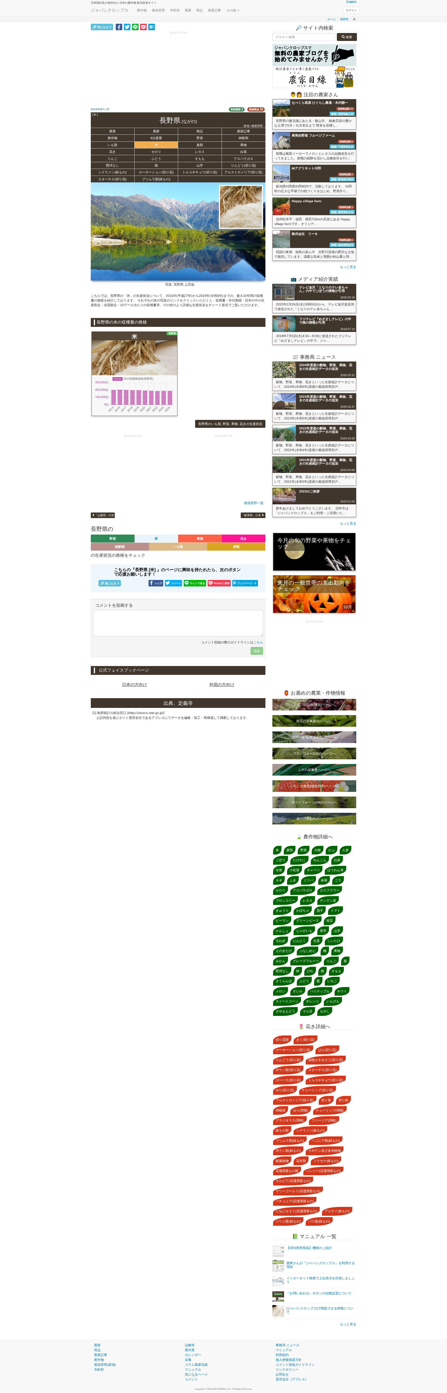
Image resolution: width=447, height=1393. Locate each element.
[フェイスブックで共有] (119, 27)
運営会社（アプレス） (292, 1379)
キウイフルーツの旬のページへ (314, 802)
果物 (243, 145)
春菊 (324, 880)
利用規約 (282, 1355)
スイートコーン (287, 1001)
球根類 (280, 1110)
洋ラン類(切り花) (288, 1070)
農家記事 (214, 10)
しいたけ (333, 941)
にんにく (299, 941)
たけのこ (299, 860)
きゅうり (282, 910)
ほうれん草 (335, 870)
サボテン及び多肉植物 (324, 1150)
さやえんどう (285, 1011)
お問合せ (282, 1374)
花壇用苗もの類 (287, 1171)
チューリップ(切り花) (317, 1090)
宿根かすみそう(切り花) (325, 1060)
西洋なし (112, 165)
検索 (348, 37)
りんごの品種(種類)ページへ (314, 705)
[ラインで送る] (135, 27)
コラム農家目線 (196, 1364)
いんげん (332, 1001)
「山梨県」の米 (104, 515)
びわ (310, 971)
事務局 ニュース (287, 1345)
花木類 (301, 1161)
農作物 (142, 10)
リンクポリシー (287, 1369)
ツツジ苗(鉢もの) (288, 1221)
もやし (325, 1011)
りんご (112, 159)
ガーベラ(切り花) (288, 1080)
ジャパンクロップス (110, 10)
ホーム (331, 19)
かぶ (331, 850)
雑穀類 (243, 138)
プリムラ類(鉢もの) (156, 179)
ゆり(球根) (300, 1110)
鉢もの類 (282, 1130)
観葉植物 (282, 1161)
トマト (335, 910)
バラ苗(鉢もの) (319, 1221)
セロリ (156, 152)
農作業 (190, 1350)
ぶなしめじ (307, 951)
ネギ (279, 880)
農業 (112, 131)
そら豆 (307, 1011)
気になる (104, 27)
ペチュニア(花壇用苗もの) (295, 1201)
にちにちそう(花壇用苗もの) (296, 1211)
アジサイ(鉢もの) (337, 1211)
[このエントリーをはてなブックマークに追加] (151, 27)
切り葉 (326, 1100)
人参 (345, 850)
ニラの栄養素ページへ (314, 770)
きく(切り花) (305, 1039)
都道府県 (158, 10)
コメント (191, 1379)
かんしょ (282, 931)
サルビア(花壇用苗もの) (293, 1181)
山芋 (199, 165)
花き (112, 152)
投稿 (257, 651)
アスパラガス (243, 159)
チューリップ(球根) (330, 1110)
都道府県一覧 (254, 503)
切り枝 (343, 1100)
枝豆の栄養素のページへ (314, 721)
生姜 (316, 941)
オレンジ (312, 1001)
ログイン (351, 10)
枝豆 (329, 920)
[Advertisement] (178, 67)
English (351, 1)
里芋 (323, 931)
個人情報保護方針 (289, 1360)
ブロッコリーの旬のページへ (314, 753)
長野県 (344, 19)
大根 (317, 850)
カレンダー (193, 1355)
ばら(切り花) (327, 1050)
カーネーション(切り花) (156, 172)
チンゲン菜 (328, 900)
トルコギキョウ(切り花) (199, 172)
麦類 (199, 145)
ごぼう (280, 860)
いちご (332, 981)
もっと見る (348, 267)
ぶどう (156, 159)
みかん (280, 961)
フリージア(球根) (324, 1120)
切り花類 (282, 1039)
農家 (188, 10)
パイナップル (320, 991)
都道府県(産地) (105, 1364)
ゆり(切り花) (285, 1090)
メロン (280, 991)
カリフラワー (329, 890)
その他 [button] (231, 10)
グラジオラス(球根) (290, 1120)
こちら (258, 642)
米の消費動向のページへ (314, 818)
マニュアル (193, 1369)
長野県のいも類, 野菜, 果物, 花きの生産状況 (230, 424)
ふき (293, 880)
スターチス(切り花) (112, 179)
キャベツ (313, 870)
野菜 (199, 138)
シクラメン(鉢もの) (112, 172)
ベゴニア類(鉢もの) (326, 1140)
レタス (200, 152)
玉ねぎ (280, 941)
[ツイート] (127, 27)
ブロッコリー (285, 900)
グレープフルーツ (306, 961)
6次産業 (156, 138)
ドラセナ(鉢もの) (326, 1161)
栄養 (188, 1360)
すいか (298, 991)
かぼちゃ (302, 910)
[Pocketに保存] (143, 27)
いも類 (112, 145)
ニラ (338, 880)
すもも (200, 159)
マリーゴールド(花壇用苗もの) (298, 1191)
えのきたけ (284, 951)
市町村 (175, 10)
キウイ (342, 991)
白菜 (243, 152)
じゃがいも (304, 931)
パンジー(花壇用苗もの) (323, 1171)
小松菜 (294, 870)
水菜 (279, 870)
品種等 (190, 1345)
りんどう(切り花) (243, 165)
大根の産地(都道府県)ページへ (314, 737)
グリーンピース (307, 920)
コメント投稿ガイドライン (295, 1364)
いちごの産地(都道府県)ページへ (314, 786)
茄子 (320, 910)
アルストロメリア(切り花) (243, 172)
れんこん (319, 860)
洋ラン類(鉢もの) (288, 1150)
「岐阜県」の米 (251, 515)
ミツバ (308, 880)
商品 (199, 10)
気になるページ (196, 1374)
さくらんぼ (284, 981)
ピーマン (282, 920)
